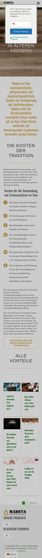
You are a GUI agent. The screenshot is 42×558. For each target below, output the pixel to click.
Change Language (21, 31)
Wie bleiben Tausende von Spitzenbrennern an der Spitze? (12, 442)
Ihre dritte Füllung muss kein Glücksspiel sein (29, 403)
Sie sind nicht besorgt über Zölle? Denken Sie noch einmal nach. (12, 479)
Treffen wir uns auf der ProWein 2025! (29, 473)
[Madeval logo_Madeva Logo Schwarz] (7, 2)
